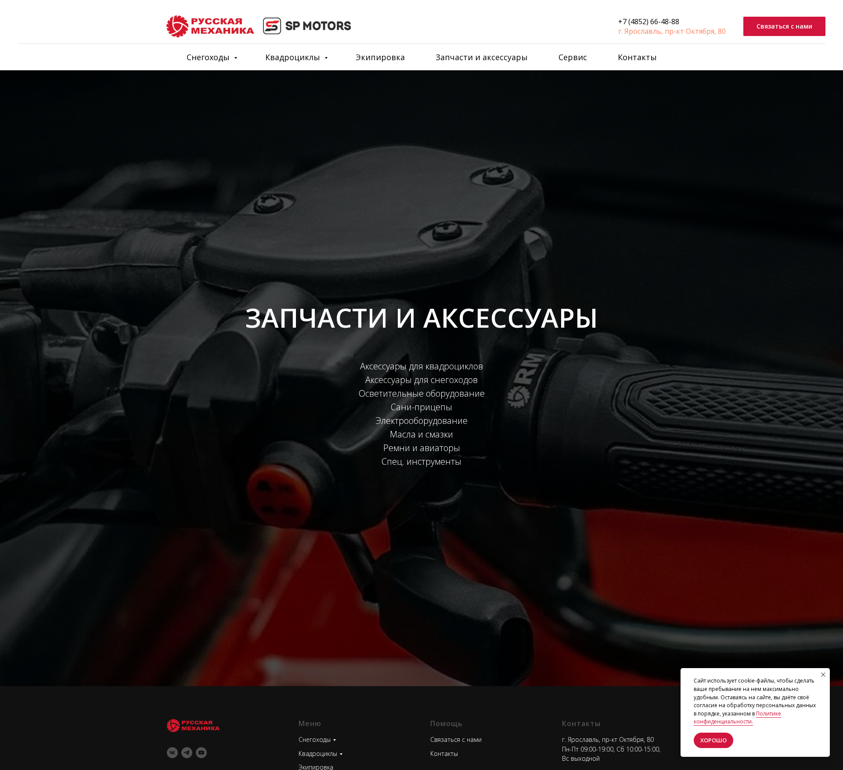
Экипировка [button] (380, 57)
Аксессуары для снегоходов (421, 380)
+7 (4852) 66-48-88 (648, 21)
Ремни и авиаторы (421, 448)
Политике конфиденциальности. (737, 718)
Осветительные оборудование (422, 393)
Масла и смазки (421, 434)
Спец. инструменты (421, 461)
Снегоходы (209, 57)
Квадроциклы (293, 57)
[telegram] (186, 752)
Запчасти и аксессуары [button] (482, 57)
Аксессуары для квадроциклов (421, 366)
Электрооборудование (422, 421)
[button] (784, 26)
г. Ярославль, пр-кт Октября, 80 (672, 31)
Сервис (572, 57)
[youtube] (201, 752)
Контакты (637, 57)
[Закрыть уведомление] (823, 674)
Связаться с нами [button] (456, 739)
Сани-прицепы (421, 407)
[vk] (172, 752)
